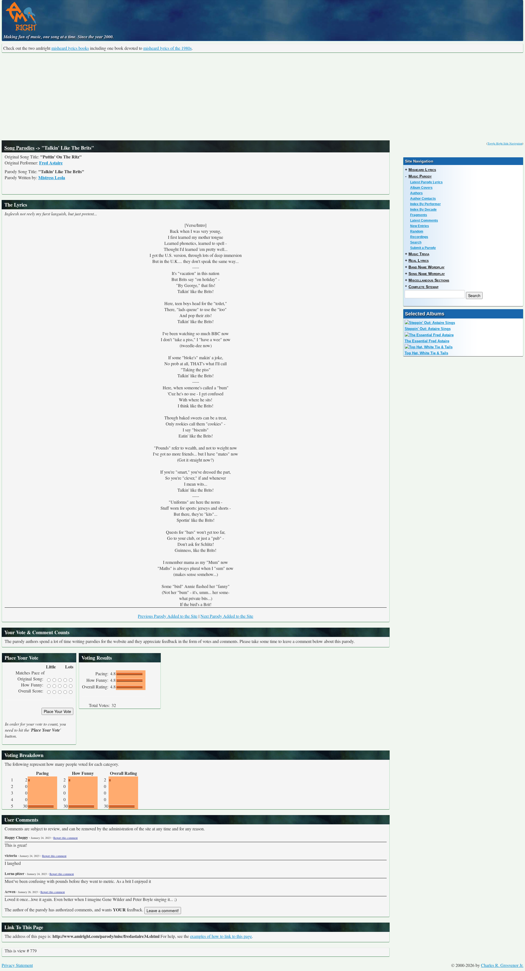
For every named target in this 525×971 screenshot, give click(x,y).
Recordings (419, 237)
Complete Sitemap (424, 287)
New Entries (419, 226)
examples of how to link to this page (221, 936)
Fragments (418, 215)
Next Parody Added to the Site (226, 616)
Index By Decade (423, 209)
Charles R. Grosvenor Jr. (502, 965)
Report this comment (65, 838)
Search (415, 242)
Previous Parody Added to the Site (167, 616)
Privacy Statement (17, 965)
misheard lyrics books (70, 48)
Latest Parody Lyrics (426, 182)
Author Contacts (423, 199)
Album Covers (421, 188)
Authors (416, 193)
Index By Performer (425, 204)
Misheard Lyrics (422, 169)
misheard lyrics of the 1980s (167, 48)
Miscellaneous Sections (429, 280)
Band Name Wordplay (427, 267)
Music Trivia (419, 254)
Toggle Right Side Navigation (505, 143)
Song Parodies (19, 147)
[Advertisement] (262, 96)
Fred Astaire (51, 163)
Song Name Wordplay (427, 273)
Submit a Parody (423, 248)
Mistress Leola (51, 177)
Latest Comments (424, 220)
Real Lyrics (419, 260)
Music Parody (420, 176)
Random (416, 231)
